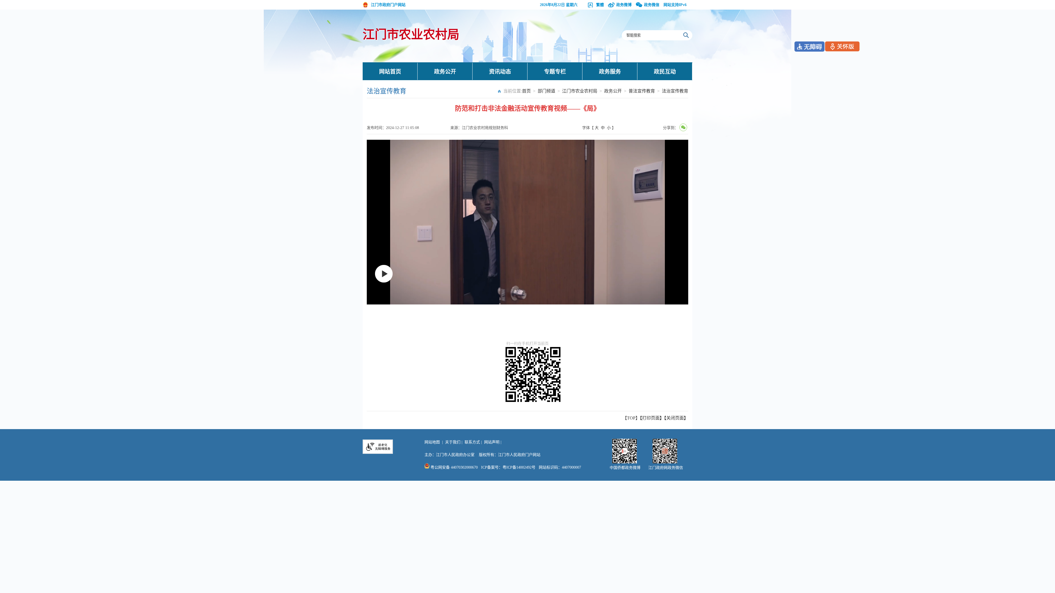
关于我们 (452, 442)
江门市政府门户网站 (388, 5)
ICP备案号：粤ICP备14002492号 (508, 467)
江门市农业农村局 (411, 34)
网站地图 (432, 442)
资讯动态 (500, 72)
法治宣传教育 (675, 91)
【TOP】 (631, 418)
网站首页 (390, 72)
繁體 (600, 5)
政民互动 (665, 72)
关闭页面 (675, 418)
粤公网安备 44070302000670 (453, 467)
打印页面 (651, 418)
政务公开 (445, 72)
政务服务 (610, 72)
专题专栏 (555, 72)
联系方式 (472, 442)
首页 (526, 91)
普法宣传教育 (642, 91)
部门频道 (546, 91)
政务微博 (624, 5)
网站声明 (491, 442)
